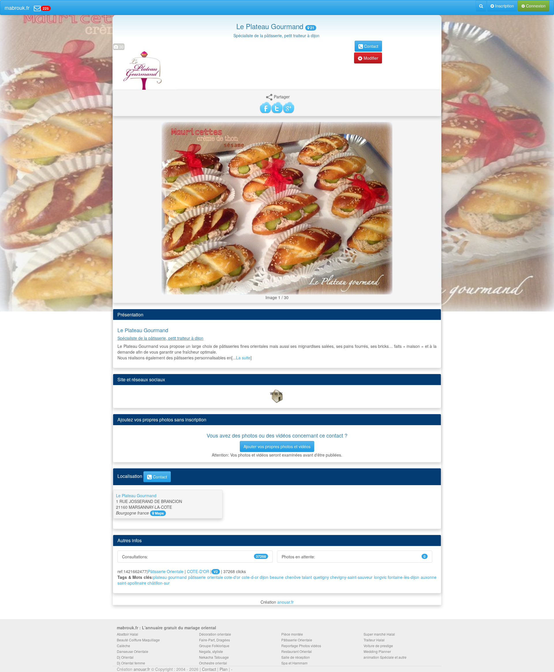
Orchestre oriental (213, 662)
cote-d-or (250, 577)
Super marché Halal (379, 634)
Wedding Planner (377, 651)
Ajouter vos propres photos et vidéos (277, 446)
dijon (264, 577)
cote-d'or (232, 577)
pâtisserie (197, 577)
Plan (224, 669)
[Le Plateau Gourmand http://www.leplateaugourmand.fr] (277, 396)
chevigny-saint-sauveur (351, 577)
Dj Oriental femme (131, 662)
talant (307, 577)
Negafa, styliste (211, 651)
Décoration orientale (215, 634)
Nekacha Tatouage (214, 657)
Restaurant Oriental (296, 651)
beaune (277, 577)
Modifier (370, 58)
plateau (160, 577)
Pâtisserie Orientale (166, 571)
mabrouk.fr (17, 7)
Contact (370, 46)
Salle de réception (295, 657)
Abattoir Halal (127, 634)
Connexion (535, 6)
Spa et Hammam (294, 662)
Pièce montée (292, 634)
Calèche (123, 645)
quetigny (321, 577)
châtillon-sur (158, 583)
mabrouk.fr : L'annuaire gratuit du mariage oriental (166, 627)
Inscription (504, 6)
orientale (215, 577)
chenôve (293, 577)
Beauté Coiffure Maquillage (138, 639)
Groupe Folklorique (214, 645)
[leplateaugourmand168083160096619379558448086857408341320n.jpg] (277, 207)
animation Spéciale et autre (385, 657)
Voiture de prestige (378, 645)
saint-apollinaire (131, 583)
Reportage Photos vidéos (301, 645)
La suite (243, 358)
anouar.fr (285, 602)
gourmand (177, 577)
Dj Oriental (125, 657)
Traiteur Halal (374, 639)
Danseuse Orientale (132, 651)
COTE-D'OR (198, 571)
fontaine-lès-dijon (403, 577)
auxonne (429, 577)
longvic (380, 577)
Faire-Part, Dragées (214, 639)
